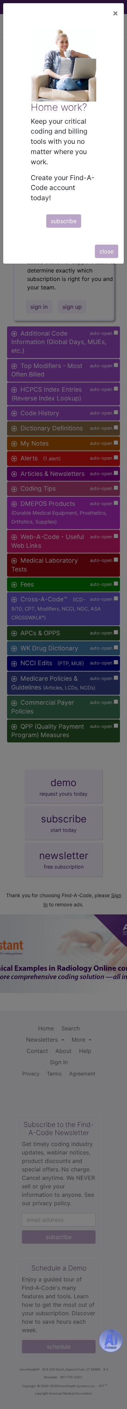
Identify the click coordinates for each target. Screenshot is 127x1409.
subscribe (64, 221)
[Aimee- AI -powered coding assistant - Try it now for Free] (111, 1341)
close (106, 251)
